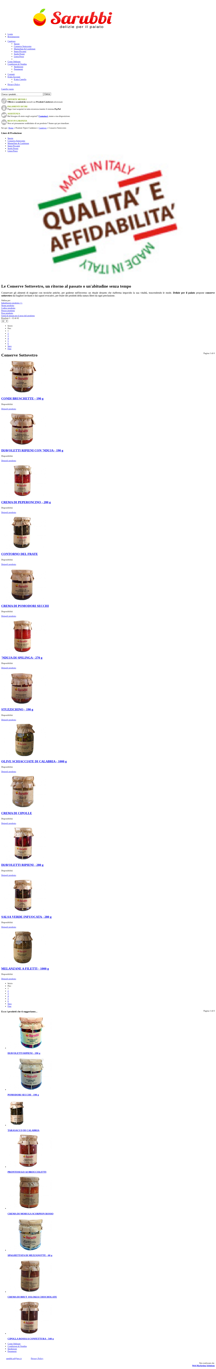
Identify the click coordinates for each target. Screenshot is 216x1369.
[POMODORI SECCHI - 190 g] (30, 1089)
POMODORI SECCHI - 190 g (23, 1094)
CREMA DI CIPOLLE (16, 813)
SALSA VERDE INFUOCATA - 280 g (26, 916)
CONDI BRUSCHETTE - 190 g (22, 398)
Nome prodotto (7, 305)
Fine (9, 348)
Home (10, 128)
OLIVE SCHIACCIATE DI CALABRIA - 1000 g (34, 761)
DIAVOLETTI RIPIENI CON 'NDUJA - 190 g (32, 450)
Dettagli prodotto (8, 409)
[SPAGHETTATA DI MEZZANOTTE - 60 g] (30, 1250)
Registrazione (13, 36)
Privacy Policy (37, 1358)
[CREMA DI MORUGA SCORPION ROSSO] (30, 1208)
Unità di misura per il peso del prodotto (18, 315)
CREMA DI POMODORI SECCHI (25, 606)
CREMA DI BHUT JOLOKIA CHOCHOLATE (32, 1296)
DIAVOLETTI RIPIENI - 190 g (24, 1053)
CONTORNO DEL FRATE (19, 554)
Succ (10, 346)
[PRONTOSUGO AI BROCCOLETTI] (30, 1167)
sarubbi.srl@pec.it (14, 1358)
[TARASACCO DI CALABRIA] (16, 1125)
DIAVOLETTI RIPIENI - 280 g (22, 865)
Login (10, 34)
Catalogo (43, 128)
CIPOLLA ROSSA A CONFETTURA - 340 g (31, 1338)
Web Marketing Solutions (203, 1365)
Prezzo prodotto (8, 310)
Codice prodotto (8, 308)
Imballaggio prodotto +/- (11, 303)
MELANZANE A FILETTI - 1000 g (25, 968)
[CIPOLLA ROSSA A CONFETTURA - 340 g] (30, 1333)
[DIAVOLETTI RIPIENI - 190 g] (30, 1048)
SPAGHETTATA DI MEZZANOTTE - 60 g (30, 1255)
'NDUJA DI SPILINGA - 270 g (21, 657)
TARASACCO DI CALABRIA (23, 1130)
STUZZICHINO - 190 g (17, 709)
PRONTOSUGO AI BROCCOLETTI (27, 1172)
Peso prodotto (7, 313)
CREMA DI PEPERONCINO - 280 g (26, 502)
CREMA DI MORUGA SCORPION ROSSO (30, 1213)
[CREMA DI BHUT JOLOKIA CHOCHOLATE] (30, 1292)
